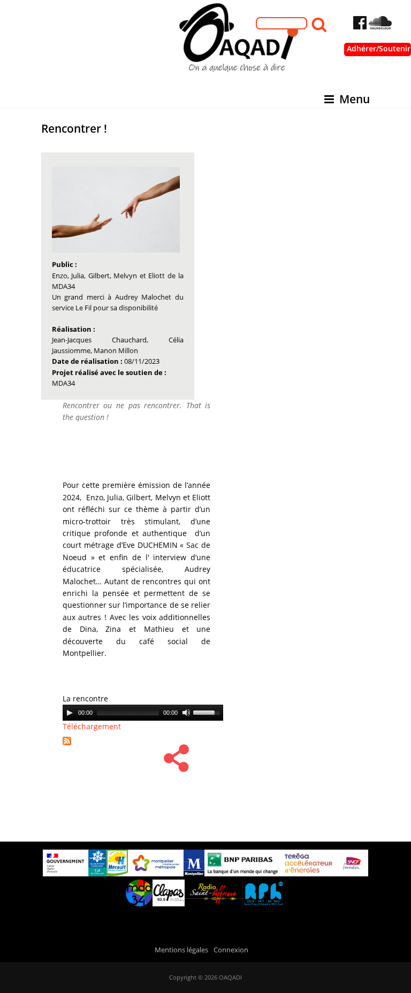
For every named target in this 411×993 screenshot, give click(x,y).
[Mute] (186, 712)
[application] (143, 713)
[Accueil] (205, 40)
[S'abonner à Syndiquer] (71, 746)
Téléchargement (92, 726)
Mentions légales (181, 949)
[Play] (69, 712)
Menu (354, 98)
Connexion (231, 949)
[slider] (208, 712)
